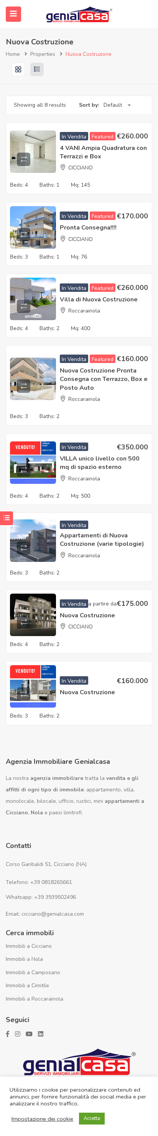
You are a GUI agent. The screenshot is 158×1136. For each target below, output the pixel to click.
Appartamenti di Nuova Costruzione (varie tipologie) (102, 539)
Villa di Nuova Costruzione (99, 299)
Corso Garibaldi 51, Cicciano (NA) (46, 864)
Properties (42, 54)
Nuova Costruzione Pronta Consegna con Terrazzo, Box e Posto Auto (104, 379)
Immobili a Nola (24, 959)
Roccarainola (84, 310)
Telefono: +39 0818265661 (39, 882)
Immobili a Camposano (33, 972)
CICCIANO (80, 167)
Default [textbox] (113, 105)
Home (13, 54)
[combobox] (116, 105)
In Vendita (74, 136)
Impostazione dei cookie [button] (42, 1118)
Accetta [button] (92, 1118)
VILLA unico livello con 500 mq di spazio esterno (100, 462)
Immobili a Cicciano (29, 946)
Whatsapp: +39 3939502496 (41, 897)
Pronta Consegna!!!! (88, 227)
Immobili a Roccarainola (34, 999)
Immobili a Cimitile (27, 985)
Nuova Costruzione (87, 615)
